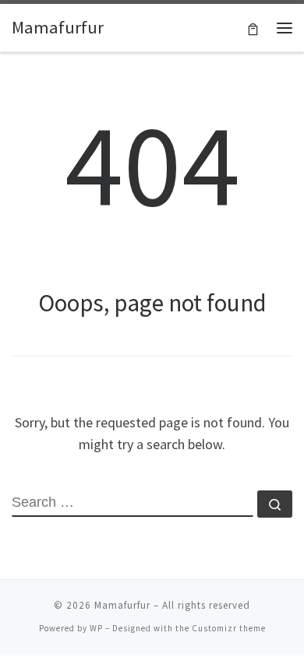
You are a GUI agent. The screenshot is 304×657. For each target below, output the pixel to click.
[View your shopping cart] (253, 27)
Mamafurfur (122, 605)
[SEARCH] (132, 503)
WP (96, 628)
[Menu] (284, 28)
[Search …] (274, 504)
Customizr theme (229, 628)
